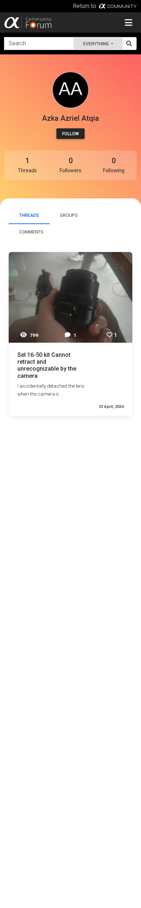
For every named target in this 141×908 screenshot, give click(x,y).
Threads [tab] (29, 215)
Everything (96, 43)
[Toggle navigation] (128, 23)
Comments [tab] (31, 232)
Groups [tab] (69, 215)
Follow (70, 133)
